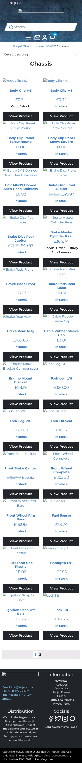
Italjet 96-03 (22, 46)
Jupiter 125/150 (44, 46)
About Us (61, 684)
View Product (20, 116)
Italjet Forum (61, 692)
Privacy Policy (61, 703)
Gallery (61, 695)
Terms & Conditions (61, 699)
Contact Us (61, 688)
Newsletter (61, 680)
